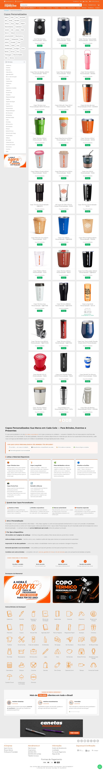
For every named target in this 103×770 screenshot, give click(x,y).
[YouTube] (83, 1)
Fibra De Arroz (19, 36)
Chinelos (8, 94)
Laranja (17, 30)
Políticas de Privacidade (11, 752)
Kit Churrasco (9, 113)
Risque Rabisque (10, 110)
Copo (17, 45)
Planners (8, 70)
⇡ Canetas (49, 8)
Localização (55, 750)
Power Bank (9, 135)
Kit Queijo (8, 140)
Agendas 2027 (9, 74)
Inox (17, 17)
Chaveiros (8, 83)
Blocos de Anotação (11, 76)
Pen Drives (9, 146)
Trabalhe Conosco (33, 756)
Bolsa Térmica (9, 131)
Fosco (23, 48)
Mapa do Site (56, 754)
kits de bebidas (59, 552)
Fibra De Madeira (17, 54)
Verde (10, 20)
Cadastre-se (92, 5)
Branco (7, 17)
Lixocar (8, 103)
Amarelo (7, 39)
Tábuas (8, 137)
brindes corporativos (31, 434)
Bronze (13, 51)
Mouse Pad (9, 92)
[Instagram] (80, 1)
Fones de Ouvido (10, 144)
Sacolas (8, 79)
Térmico (7, 23)
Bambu (7, 51)
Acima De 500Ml (9, 36)
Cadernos (8, 65)
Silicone (12, 58)
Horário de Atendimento (59, 748)
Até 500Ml (22, 17)
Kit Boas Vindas (10, 117)
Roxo (18, 51)
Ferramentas (9, 108)
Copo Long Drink (35, 465)
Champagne (8, 54)
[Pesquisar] (80, 5)
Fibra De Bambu (9, 26)
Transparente (14, 39)
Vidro (6, 58)
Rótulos (84, 8)
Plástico (23, 23)
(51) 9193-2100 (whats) (34, 754)
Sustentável (18, 26)
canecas (40, 552)
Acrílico (7, 42)
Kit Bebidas (9, 115)
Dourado (13, 42)
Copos (78, 8)
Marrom (7, 33)
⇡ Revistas (63, 8)
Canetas (8, 67)
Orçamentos (32, 750)
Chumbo (7, 45)
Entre (85, 5)
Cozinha (8, 149)
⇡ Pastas (55, 8)
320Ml (12, 45)
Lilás (12, 30)
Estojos (8, 128)
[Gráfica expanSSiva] (10, 5)
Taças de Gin (9, 106)
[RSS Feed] (86, 1)
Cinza (18, 42)
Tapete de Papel (10, 101)
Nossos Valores (8, 750)
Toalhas (8, 99)
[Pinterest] (85, 1)
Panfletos (91, 8)
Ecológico (16, 48)
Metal (22, 30)
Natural (13, 33)
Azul (6, 20)
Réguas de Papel (10, 97)
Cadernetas (9, 81)
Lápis (7, 119)
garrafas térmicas (49, 552)
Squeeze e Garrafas (11, 88)
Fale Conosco (32, 748)
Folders (97, 8)
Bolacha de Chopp (11, 133)
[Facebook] (94, 741)
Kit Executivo (9, 124)
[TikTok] (82, 1)
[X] (91, 741)
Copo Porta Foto (12, 486)
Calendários (9, 72)
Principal (6, 10)
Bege (17, 23)
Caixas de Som (10, 142)
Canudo (7, 30)
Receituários (71, 8)
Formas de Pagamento (59, 752)
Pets (7, 151)
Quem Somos (8, 748)
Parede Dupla (8, 48)
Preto (12, 17)
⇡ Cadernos (40, 8)
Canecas (8, 90)
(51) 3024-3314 (32, 752)
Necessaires (9, 126)
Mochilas (8, 122)
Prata (21, 39)
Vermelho (16, 20)
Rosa (12, 23)
